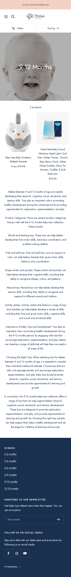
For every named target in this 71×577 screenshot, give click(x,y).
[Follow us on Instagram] (17, 553)
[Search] (13, 16)
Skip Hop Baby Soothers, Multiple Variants (18, 159)
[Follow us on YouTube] (25, 553)
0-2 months (10, 454)
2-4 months (10, 461)
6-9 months (10, 475)
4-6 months (10, 468)
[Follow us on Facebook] (8, 553)
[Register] (58, 519)
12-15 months (11, 488)
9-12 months (10, 482)
